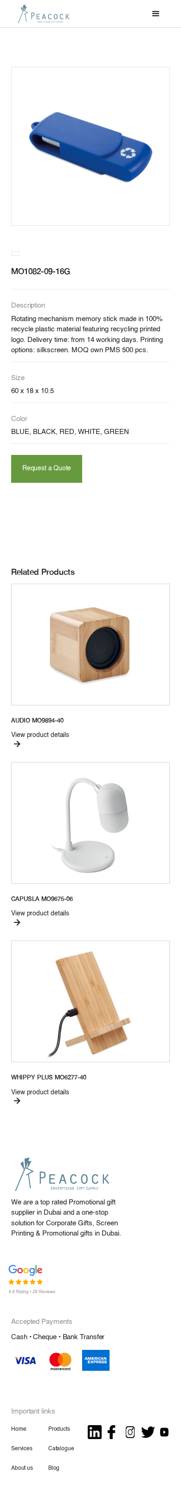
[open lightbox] (90, 146)
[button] (156, 14)
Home (18, 1429)
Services (21, 1449)
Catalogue (61, 1449)
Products (59, 1429)
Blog (53, 1468)
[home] (41, 14)
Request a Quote (46, 469)
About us (22, 1468)
